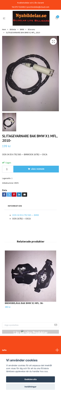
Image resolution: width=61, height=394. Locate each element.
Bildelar (13, 44)
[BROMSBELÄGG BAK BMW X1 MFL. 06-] (30, 291)
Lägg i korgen (37, 184)
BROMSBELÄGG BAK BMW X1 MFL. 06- (24, 318)
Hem (4, 44)
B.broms (31, 44)
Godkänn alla (30, 379)
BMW (22, 44)
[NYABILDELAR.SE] (30, 25)
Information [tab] (15, 221)
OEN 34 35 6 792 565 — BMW (25, 229)
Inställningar (30, 387)
